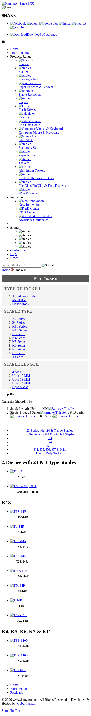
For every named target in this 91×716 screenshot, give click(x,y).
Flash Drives (27, 109)
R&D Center (27, 212)
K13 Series (19, 330)
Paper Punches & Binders (36, 87)
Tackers (24, 163)
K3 (50, 438)
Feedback (16, 692)
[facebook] (18, 23)
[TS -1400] (18, 670)
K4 (50, 442)
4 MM (16, 372)
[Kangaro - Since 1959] (18, 3)
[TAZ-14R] (18, 615)
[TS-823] (17, 471)
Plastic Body (20, 304)
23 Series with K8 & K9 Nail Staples (49, 434)
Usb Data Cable (29, 125)
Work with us (19, 688)
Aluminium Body (24, 296)
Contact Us (17, 250)
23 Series (18, 319)
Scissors (24, 64)
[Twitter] (33, 23)
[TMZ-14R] (19, 570)
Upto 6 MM (20, 387)
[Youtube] (17, 27)
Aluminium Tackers (32, 170)
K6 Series (18, 345)
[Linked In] (65, 23)
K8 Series (18, 349)
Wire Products (28, 193)
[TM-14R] (17, 585)
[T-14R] (16, 600)
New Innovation (29, 204)
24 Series (18, 322)
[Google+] (48, 23)
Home (14, 49)
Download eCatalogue (42, 34)
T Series (17, 357)
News (14, 258)
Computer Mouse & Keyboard (39, 132)
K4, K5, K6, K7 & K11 (50, 449)
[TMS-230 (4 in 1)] (23, 486)
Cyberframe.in (26, 703)
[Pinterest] (79, 23)
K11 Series (19, 326)
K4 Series (18, 338)
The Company (19, 52)
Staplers (24, 71)
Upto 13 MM (21, 379)
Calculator (25, 117)
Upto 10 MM (21, 375)
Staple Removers (30, 94)
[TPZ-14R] (18, 511)
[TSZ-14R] (18, 556)
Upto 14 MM (21, 383)
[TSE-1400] (19, 640)
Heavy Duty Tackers (50, 453)
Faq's (13, 254)
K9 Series (18, 353)
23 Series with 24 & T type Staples (49, 430)
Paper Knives (28, 155)
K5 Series (18, 341)
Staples (23, 102)
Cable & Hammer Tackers (36, 178)
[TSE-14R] (18, 541)
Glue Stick (26, 140)
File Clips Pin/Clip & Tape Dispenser (43, 185)
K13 (50, 446)
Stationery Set (28, 147)
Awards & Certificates (33, 220)
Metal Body (20, 300)
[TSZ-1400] (19, 655)
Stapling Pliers (28, 79)
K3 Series (18, 334)
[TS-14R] (17, 526)
